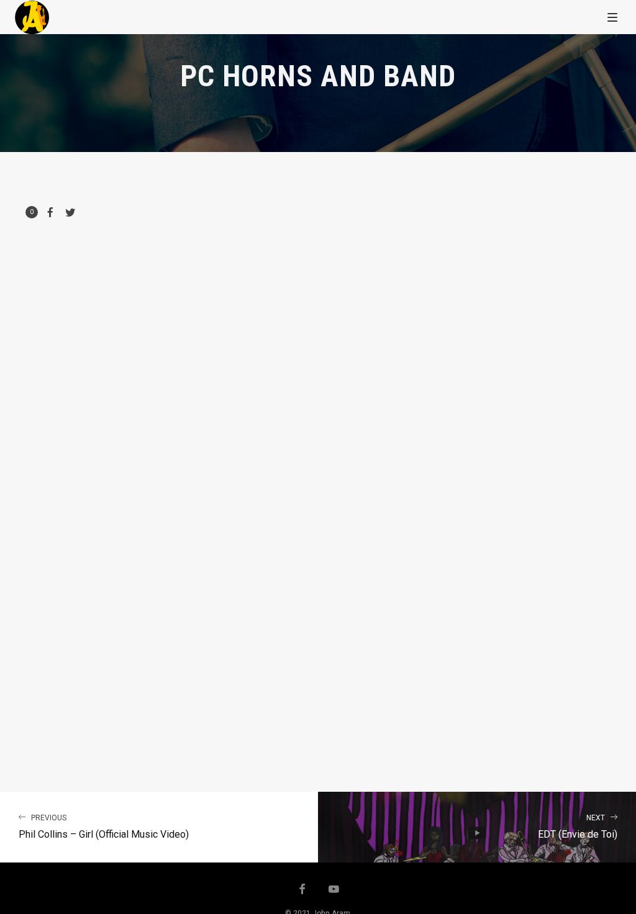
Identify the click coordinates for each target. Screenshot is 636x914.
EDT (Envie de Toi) (577, 826)
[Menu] (612, 16)
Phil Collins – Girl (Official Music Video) (104, 826)
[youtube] (333, 890)
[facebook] (302, 890)
